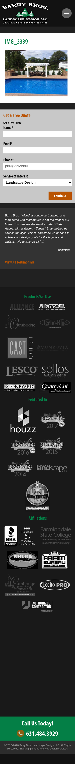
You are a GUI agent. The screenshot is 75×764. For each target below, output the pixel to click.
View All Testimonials (19, 262)
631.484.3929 (42, 733)
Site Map (25, 748)
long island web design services (49, 748)
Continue (60, 195)
